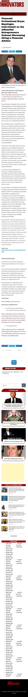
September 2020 (9, 639)
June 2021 (8, 626)
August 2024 (8, 576)
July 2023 (19, 592)
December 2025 (9, 552)
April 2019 (8, 661)
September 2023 (9, 590)
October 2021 (9, 621)
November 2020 (9, 636)
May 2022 (18, 610)
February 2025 (9, 565)
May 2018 (18, 676)
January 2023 (9, 599)
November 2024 (9, 570)
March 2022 (19, 612)
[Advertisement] (13, 472)
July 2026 (19, 543)
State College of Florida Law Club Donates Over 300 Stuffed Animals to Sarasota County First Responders (17, 514)
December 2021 (9, 617)
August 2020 (8, 641)
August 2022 (8, 608)
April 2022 (8, 612)
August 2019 (8, 657)
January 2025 (9, 567)
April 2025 (8, 563)
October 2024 (9, 572)
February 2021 (9, 630)
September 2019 (9, 656)
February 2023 (9, 597)
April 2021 (8, 628)
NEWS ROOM (7, 47)
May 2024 (18, 577)
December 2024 (9, 568)
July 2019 (19, 657)
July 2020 (19, 641)
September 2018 (9, 672)
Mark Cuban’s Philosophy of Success (13, 453)
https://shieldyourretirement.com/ (10, 301)
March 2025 (19, 563)
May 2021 (18, 626)
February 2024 (9, 581)
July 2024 (19, 576)
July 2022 (19, 608)
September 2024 (9, 574)
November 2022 (9, 603)
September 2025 (9, 557)
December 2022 (9, 601)
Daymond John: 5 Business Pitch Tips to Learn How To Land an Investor (13, 400)
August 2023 (8, 592)
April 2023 (8, 596)
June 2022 (8, 610)
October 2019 (9, 654)
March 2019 (19, 661)
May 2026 (18, 545)
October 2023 (9, 588)
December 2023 (9, 585)
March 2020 (19, 645)
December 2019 (9, 650)
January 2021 (9, 632)
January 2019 (9, 665)
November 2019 (9, 652)
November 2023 (9, 587)
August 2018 (8, 674)
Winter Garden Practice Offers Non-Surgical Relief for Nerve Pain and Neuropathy (17, 528)
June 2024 (8, 577)
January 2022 (9, 616)
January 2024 (9, 583)
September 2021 (9, 623)
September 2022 (9, 607)
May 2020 (18, 643)
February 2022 (9, 614)
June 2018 (8, 676)
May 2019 (18, 659)
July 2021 (19, 625)
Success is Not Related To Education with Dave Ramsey (13, 418)
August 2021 (8, 625)
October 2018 (9, 670)
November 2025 (9, 554)
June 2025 (8, 561)
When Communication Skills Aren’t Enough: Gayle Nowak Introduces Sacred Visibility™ (16, 506)
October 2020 (9, 637)
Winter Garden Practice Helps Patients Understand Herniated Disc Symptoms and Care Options (17, 521)
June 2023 (8, 594)
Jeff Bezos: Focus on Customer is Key (13, 436)
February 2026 (9, 548)
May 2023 (18, 594)
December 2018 (9, 666)
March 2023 (19, 596)
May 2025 (18, 561)
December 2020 (9, 634)
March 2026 (19, 547)
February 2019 (9, 663)
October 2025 (9, 556)
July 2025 (19, 559)
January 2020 (9, 648)
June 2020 (8, 643)
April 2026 (8, 547)
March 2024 (19, 579)
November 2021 (9, 619)
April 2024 (8, 579)
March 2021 (19, 628)
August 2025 (8, 559)
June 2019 (8, 659)
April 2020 (8, 645)
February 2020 (9, 646)
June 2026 (8, 545)
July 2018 (19, 674)
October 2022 (9, 605)
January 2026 (9, 550)
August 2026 (8, 543)
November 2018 (9, 668)
